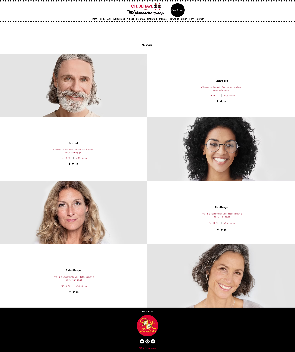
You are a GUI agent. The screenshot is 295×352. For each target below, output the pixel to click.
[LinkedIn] (224, 101)
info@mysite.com (229, 95)
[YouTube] (142, 341)
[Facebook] (217, 101)
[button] (105, 18)
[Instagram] (147, 341)
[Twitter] (221, 101)
